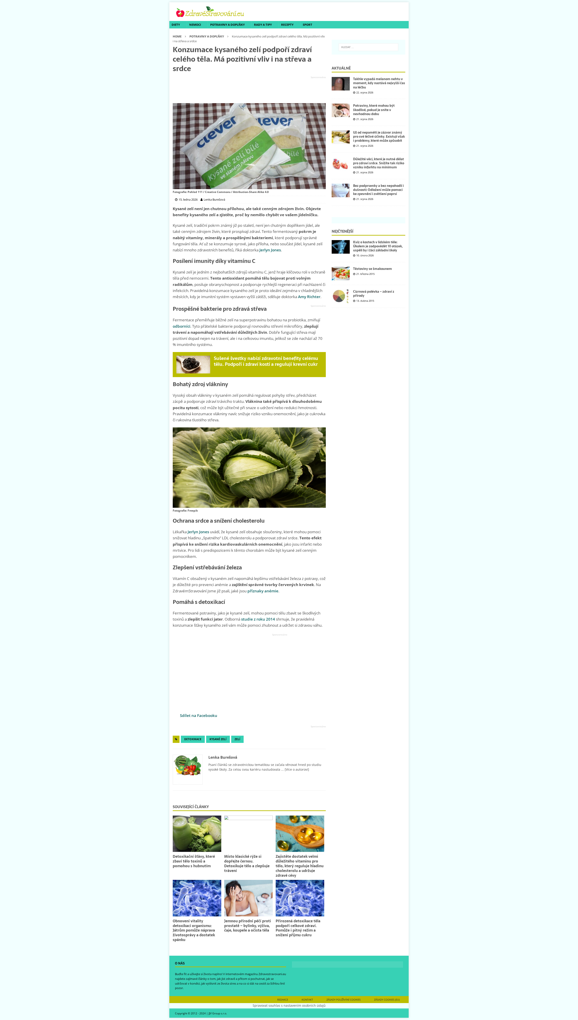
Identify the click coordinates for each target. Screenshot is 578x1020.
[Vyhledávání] (368, 47)
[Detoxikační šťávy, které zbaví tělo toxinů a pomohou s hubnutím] (197, 834)
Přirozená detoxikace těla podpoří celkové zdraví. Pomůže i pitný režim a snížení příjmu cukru (298, 928)
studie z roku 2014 (258, 619)
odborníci (181, 326)
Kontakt (307, 999)
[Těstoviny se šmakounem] (341, 273)
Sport (307, 25)
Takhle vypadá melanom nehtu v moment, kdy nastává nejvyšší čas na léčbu (379, 83)
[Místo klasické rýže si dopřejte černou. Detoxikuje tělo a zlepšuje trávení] (248, 834)
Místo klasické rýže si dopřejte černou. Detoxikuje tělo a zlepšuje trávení (247, 863)
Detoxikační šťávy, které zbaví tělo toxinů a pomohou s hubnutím (194, 861)
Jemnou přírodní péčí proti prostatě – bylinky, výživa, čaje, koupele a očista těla (247, 925)
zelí (237, 739)
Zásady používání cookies (343, 999)
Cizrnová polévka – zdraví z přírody (373, 293)
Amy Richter (309, 296)
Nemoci (195, 25)
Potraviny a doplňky (227, 25)
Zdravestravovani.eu (272, 974)
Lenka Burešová (222, 757)
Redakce (282, 999)
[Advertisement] (249, 90)
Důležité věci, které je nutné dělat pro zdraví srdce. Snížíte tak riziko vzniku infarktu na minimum (378, 163)
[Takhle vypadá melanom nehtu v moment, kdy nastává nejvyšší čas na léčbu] (341, 83)
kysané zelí (218, 739)
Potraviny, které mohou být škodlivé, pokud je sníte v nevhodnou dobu (374, 109)
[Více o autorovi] (296, 769)
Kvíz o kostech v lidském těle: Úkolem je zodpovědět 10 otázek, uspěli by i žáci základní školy (378, 246)
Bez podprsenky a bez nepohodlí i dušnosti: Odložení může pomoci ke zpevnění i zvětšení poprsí (378, 189)
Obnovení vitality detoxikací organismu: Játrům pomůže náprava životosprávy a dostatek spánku (194, 930)
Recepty (287, 25)
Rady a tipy (263, 25)
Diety (176, 25)
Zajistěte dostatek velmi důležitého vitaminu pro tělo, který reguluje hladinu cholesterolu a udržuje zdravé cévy (300, 865)
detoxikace (192, 739)
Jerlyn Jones (270, 250)
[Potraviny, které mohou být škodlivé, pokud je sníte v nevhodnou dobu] (341, 110)
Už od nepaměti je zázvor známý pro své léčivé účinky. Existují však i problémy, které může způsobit (379, 136)
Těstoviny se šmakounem (372, 268)
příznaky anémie (262, 590)
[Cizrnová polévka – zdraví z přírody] (341, 296)
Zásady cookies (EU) (387, 999)
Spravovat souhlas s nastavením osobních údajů (289, 1005)
